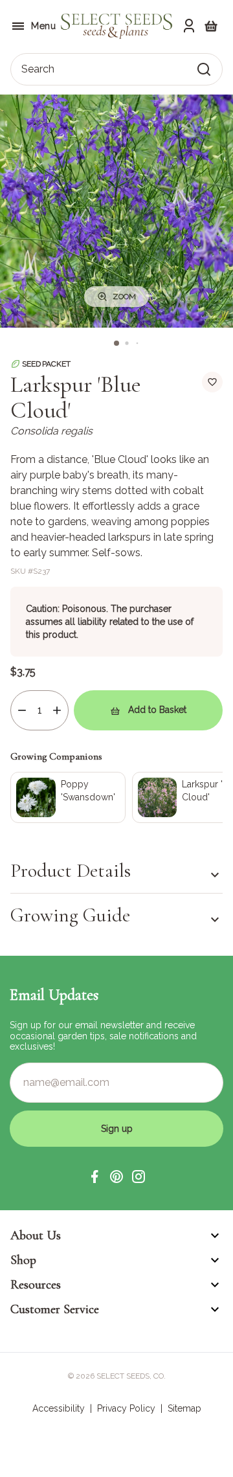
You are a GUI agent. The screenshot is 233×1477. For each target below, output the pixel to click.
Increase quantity (56, 710)
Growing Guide (70, 915)
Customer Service (54, 1309)
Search (37, 69)
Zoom (124, 296)
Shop (23, 1260)
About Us (35, 1235)
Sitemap (184, 1408)
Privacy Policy (126, 1408)
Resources (35, 1284)
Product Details (70, 871)
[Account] (189, 26)
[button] (94, 1176)
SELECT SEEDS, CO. (131, 1376)
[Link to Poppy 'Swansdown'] (68, 797)
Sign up (117, 1128)
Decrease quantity (22, 710)
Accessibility (58, 1408)
